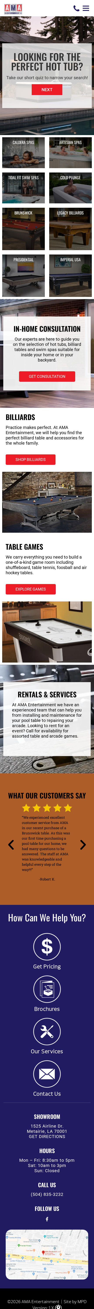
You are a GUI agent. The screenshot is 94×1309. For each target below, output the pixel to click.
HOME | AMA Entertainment (13, 8)
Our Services (47, 1051)
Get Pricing (47, 966)
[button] (47, 89)
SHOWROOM (47, 1116)
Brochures (47, 1009)
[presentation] (47, 1219)
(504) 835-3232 (47, 1194)
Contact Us (47, 1093)
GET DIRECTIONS (47, 1136)
